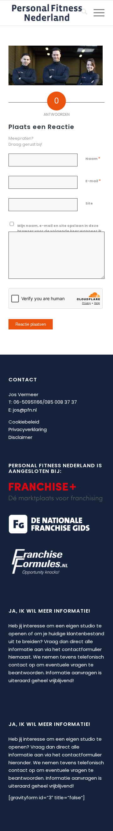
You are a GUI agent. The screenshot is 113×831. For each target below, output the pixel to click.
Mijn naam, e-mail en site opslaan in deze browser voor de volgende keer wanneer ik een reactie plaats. (59, 231)
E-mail (93, 181)
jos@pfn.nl (25, 410)
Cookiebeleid (23, 421)
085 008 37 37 (61, 402)
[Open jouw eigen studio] (46, 12)
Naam (92, 158)
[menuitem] (81, 12)
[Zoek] (81, 12)
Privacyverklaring (27, 429)
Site (89, 203)
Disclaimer (20, 437)
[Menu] (96, 12)
